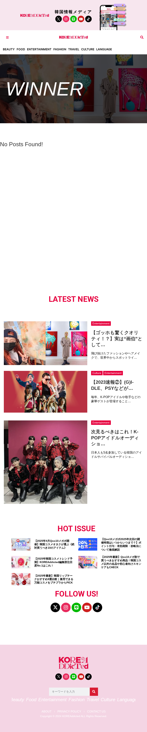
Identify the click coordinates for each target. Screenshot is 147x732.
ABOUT (46, 711)
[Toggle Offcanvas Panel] (7, 37)
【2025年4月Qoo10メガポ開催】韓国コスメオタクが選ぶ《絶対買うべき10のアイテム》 (54, 544)
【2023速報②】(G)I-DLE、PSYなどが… (112, 385)
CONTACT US (96, 711)
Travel (73, 49)
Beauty (9, 49)
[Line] (73, 19)
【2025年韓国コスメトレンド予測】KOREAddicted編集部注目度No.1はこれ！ (53, 562)
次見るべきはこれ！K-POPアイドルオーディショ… (115, 437)
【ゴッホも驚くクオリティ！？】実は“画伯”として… (116, 338)
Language (104, 49)
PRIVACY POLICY (69, 711)
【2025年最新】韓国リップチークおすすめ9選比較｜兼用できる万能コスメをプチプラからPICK (53, 579)
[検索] (94, 692)
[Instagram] (66, 19)
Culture (87, 49)
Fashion (59, 49)
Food (21, 49)
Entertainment (39, 49)
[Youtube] (81, 19)
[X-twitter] (55, 607)
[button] (142, 37)
